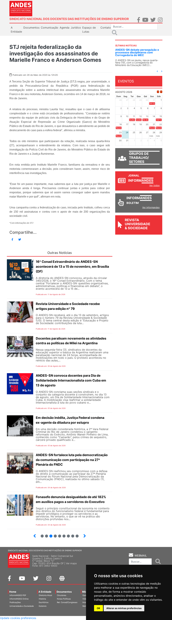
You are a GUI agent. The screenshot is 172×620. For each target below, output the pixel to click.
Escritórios (43, 602)
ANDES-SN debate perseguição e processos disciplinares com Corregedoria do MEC (137, 52)
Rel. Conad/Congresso (67, 602)
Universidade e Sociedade (22, 606)
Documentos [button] (31, 27)
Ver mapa (71, 563)
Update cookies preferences (18, 618)
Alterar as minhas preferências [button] (124, 608)
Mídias (86, 591)
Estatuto (43, 606)
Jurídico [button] (76, 27)
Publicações (15, 602)
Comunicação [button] (49, 27)
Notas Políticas (64, 599)
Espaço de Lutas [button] (89, 29)
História (42, 599)
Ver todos (154, 185)
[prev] (158, 92)
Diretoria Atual (45, 595)
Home (12, 591)
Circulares (61, 595)
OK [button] (98, 608)
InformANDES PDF (18, 595)
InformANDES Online (19, 599)
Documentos (64, 591)
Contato (105, 27)
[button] (157, 71)
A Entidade (44, 591)
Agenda (64, 27)
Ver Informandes (151, 207)
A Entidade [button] (16, 29)
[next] (161, 92)
